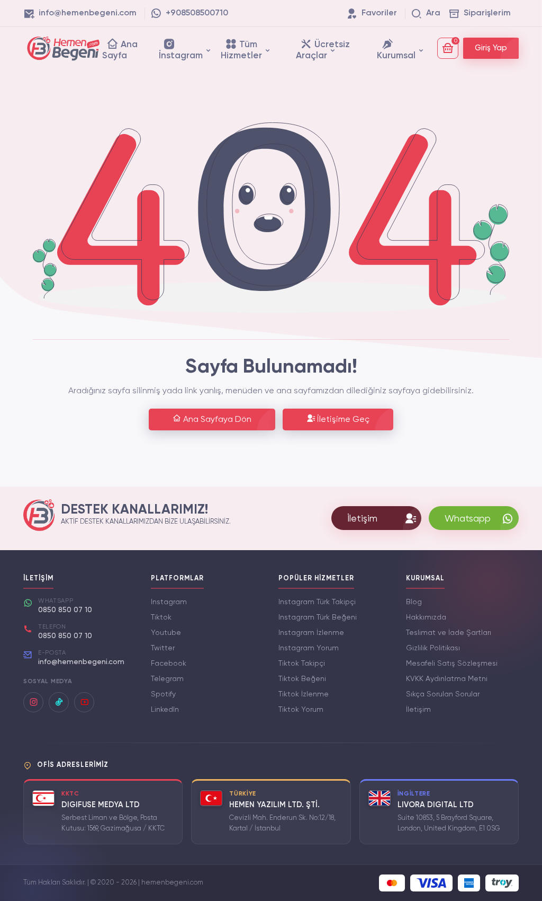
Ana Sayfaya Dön (216, 420)
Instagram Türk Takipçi (317, 602)
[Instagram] (33, 702)
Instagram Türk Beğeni (317, 617)
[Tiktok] (59, 702)
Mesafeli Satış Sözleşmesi (452, 663)
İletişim (418, 709)
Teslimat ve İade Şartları (448, 633)
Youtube (166, 633)
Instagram (169, 602)
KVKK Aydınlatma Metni (446, 679)
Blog (414, 602)
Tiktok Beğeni (302, 679)
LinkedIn (165, 709)
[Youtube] (84, 702)
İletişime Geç (342, 420)
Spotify (163, 694)
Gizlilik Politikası (433, 648)
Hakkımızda (426, 617)
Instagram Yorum (308, 648)
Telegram (167, 679)
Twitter (163, 648)
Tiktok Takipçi (301, 663)
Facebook (168, 663)
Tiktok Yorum (300, 709)
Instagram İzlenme (311, 633)
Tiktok (161, 617)
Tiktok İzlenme (303, 694)
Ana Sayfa (120, 50)
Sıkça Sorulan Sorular (443, 694)
